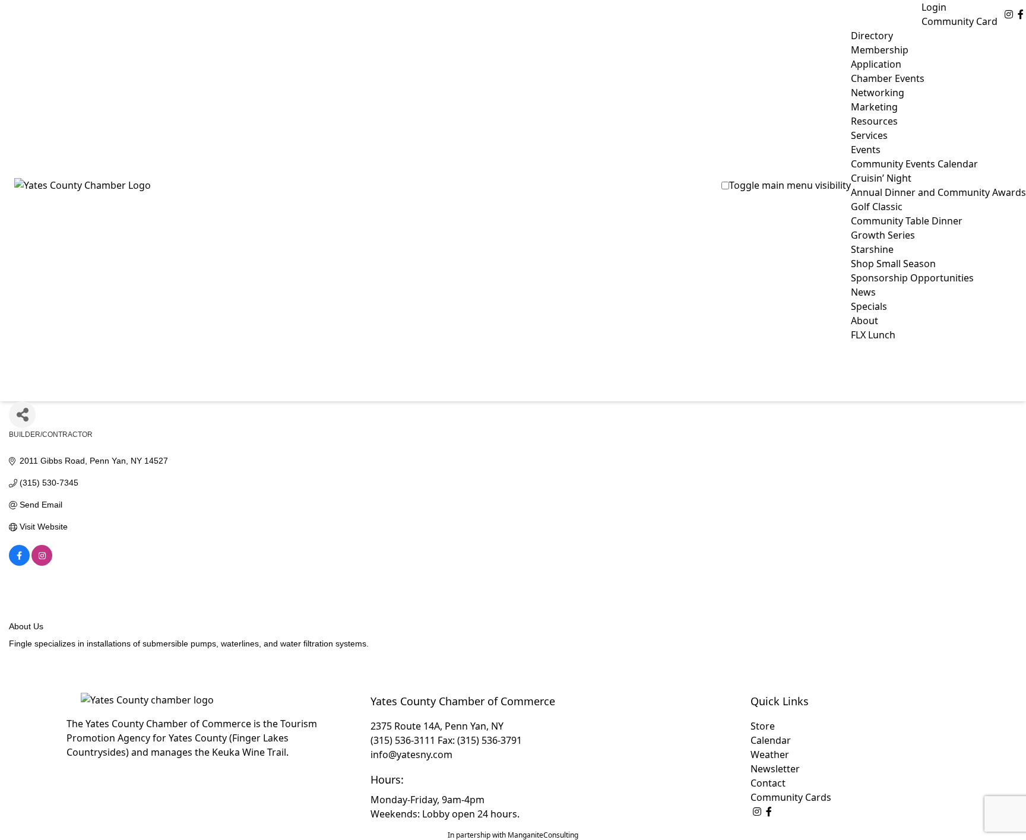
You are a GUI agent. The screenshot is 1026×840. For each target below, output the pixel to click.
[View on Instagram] (41, 563)
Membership (879, 49)
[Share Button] (22, 414)
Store (762, 726)
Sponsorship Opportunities (912, 277)
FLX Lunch (873, 334)
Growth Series (883, 235)
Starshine (872, 249)
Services (869, 135)
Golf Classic (876, 206)
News (863, 292)
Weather (769, 754)
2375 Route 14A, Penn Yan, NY (437, 726)
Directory (872, 35)
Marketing (874, 106)
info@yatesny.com (411, 754)
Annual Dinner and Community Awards (938, 192)
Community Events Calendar (914, 163)
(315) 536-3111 (402, 740)
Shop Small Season (893, 263)
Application (876, 64)
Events (866, 149)
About (864, 320)
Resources (874, 121)
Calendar (770, 740)
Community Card (960, 21)
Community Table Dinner (906, 220)
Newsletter (775, 768)
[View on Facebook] (19, 563)
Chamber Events (887, 78)
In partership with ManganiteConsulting (513, 835)
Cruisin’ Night (881, 178)
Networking (877, 92)
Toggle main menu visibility (790, 185)
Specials (869, 306)
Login (934, 7)
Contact (768, 783)
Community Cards (790, 797)
